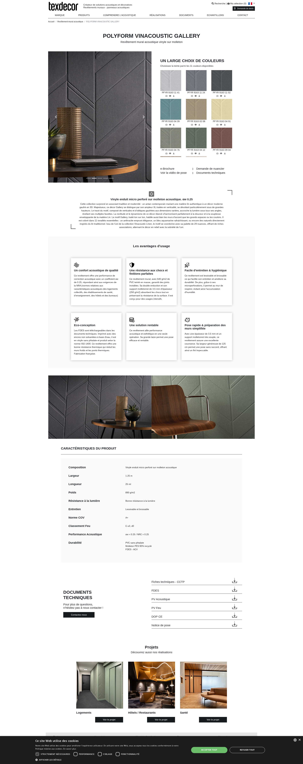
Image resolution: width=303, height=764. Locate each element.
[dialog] (151, 750)
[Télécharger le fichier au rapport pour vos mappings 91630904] (225, 153)
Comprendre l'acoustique (119, 15)
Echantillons (215, 15)
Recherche (219, 3)
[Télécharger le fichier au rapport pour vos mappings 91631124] (199, 96)
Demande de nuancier (210, 168)
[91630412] (195, 153)
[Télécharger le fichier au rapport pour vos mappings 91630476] (173, 153)
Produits (84, 15)
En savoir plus (69, 748)
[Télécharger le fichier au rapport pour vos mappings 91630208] (199, 124)
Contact (243, 15)
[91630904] (221, 153)
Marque (60, 15)
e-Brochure (167, 168)
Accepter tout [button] (209, 750)
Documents (186, 15)
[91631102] (221, 96)
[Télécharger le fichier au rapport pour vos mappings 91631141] (173, 96)
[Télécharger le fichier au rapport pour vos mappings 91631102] (225, 96)
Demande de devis (245, 8)
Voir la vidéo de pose (173, 172)
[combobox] (295, 740)
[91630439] (170, 124)
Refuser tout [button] (247, 750)
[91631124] (195, 96)
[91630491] (221, 124)
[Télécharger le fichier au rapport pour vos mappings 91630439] (173, 124)
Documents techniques (210, 172)
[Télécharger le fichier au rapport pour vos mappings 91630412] (199, 153)
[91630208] (195, 124)
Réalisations (157, 15)
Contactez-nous (79, 614)
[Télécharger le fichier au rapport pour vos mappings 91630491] (225, 124)
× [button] (299, 740)
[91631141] (170, 96)
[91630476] (170, 153)
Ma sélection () (238, 3)
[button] (84, 15)
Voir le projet (109, 719)
